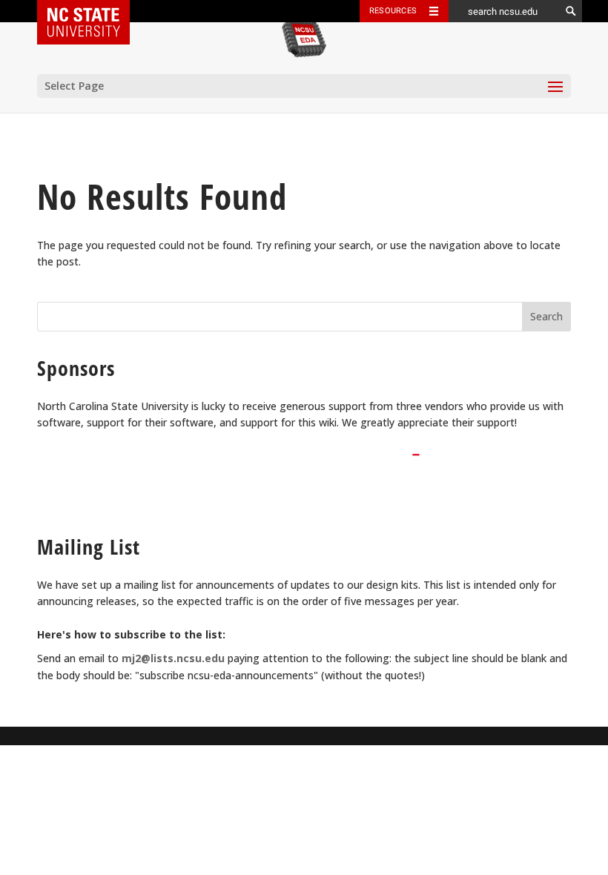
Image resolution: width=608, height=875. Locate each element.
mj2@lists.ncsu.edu (173, 658)
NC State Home (93, 11)
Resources (393, 11)
